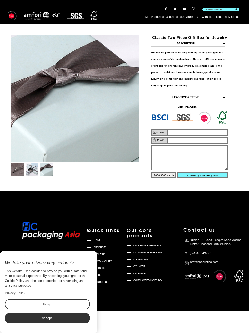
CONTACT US (232, 17)
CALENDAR (139, 273)
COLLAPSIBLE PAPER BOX (147, 245)
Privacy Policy (15, 293)
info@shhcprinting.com (204, 262)
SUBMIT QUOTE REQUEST (202, 175)
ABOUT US (172, 17)
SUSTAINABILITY (189, 17)
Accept (47, 318)
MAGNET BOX (140, 259)
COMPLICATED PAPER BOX (147, 280)
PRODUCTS (157, 17)
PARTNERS (206, 17)
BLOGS (218, 17)
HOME (145, 17)
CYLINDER (139, 266)
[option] (75, 98)
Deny (46, 304)
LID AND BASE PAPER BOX (147, 252)
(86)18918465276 (200, 253)
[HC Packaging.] (52, 15)
